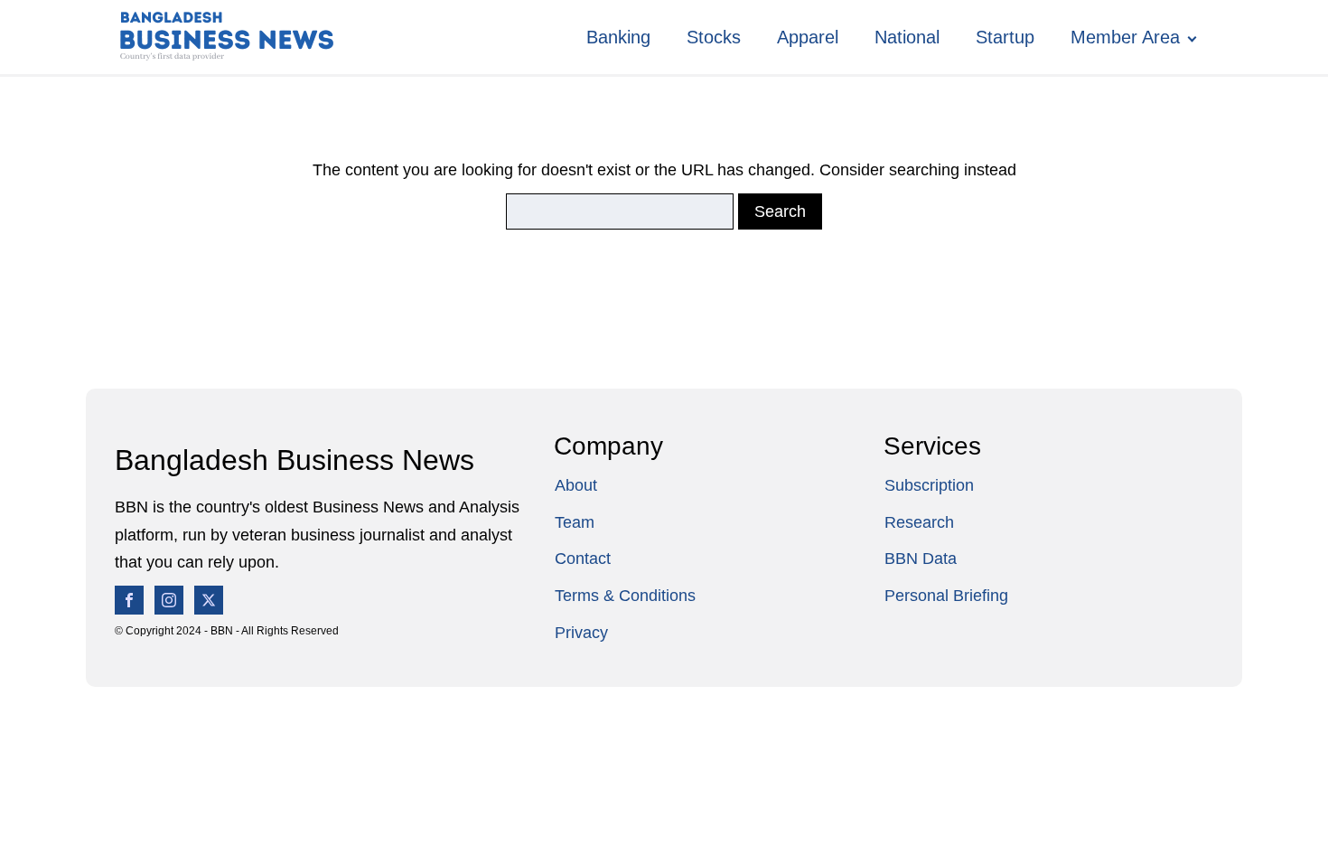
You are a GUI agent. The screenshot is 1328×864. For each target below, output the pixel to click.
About (576, 485)
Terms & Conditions (625, 596)
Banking (618, 37)
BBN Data (920, 558)
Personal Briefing (946, 596)
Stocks (714, 37)
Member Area (1125, 37)
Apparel (807, 37)
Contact (583, 558)
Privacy (581, 633)
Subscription (929, 485)
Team (574, 522)
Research (919, 522)
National (907, 37)
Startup (1005, 37)
